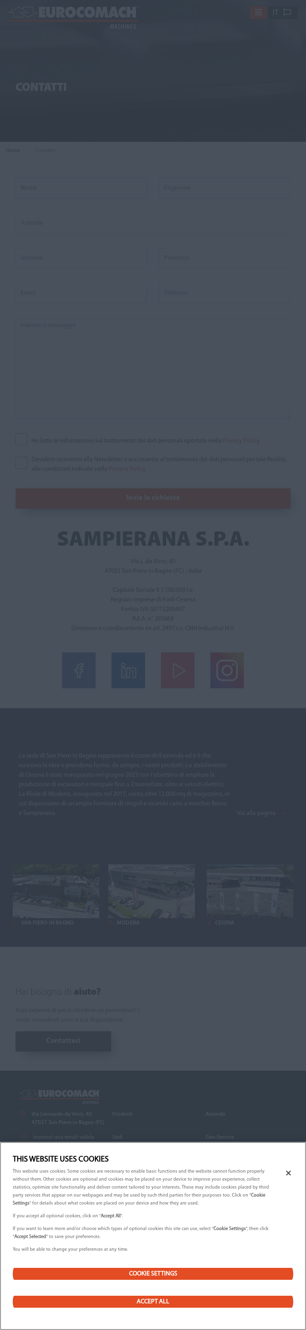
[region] (153, 1236)
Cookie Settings (153, 1274)
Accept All (153, 1302)
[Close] (288, 1173)
